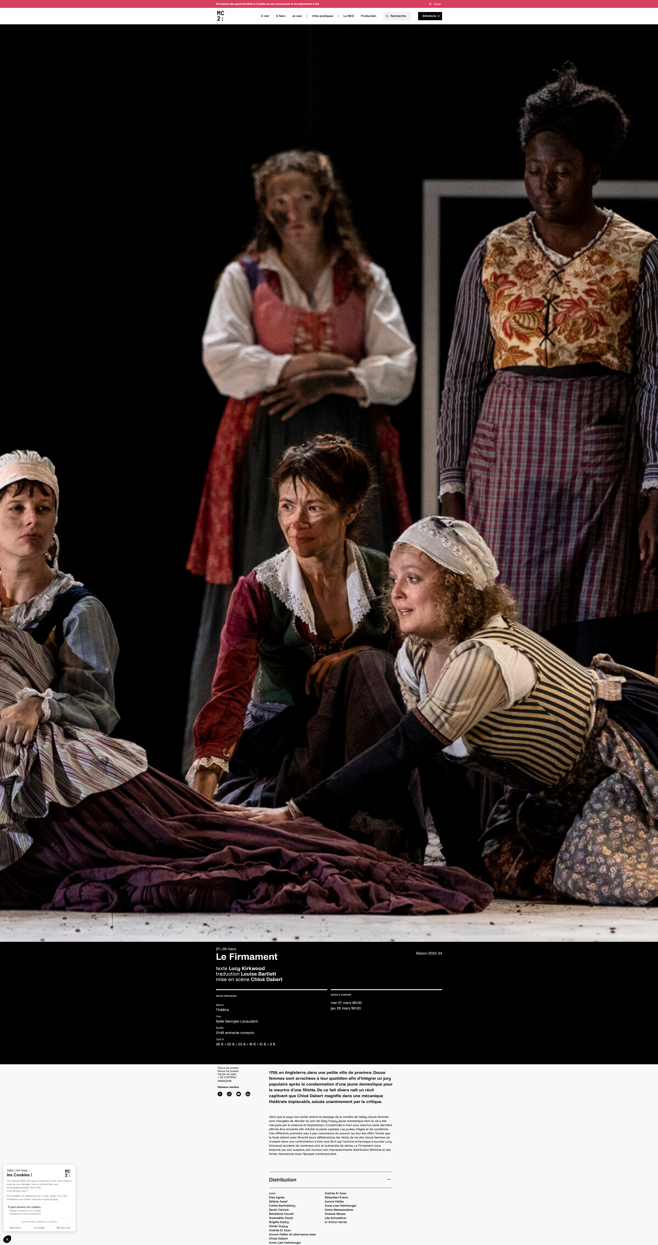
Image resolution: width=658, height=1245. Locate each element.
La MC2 (348, 16)
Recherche (398, 16)
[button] (7, 1239)
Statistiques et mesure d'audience (25, 1214)
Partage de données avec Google (25, 1211)
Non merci (15, 1227)
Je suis (297, 16)
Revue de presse (228, 1071)
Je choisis (39, 1227)
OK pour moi (63, 1227)
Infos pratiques (322, 16)
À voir (265, 16)
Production (368, 16)
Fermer (437, 4)
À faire (280, 16)
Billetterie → (431, 16)
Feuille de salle (227, 1074)
